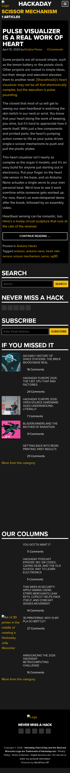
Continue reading (41, 237)
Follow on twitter (10, 307)
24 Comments (35, 391)
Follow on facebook (4, 307)
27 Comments (35, 628)
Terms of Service (20, 755)
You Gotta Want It (37, 544)
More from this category (18, 463)
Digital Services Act (41, 755)
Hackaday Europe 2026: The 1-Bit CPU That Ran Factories (40, 381)
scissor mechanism (26, 256)
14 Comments (35, 610)
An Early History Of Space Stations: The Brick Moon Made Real (42, 359)
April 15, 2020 (11, 49)
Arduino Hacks (27, 246)
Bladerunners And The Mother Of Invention (40, 425)
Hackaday (35, 4)
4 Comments (54, 49)
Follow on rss (22, 307)
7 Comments (34, 416)
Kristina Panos (33, 49)
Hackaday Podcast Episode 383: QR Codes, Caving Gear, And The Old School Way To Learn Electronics (42, 565)
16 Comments (35, 672)
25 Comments (35, 456)
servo (45, 256)
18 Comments (35, 369)
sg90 (54, 256)
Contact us (28, 307)
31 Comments (35, 434)
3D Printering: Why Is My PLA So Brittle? (41, 619)
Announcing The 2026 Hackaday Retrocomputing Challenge (39, 660)
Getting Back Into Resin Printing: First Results (40, 447)
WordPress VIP (41, 762)
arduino (19, 251)
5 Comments (34, 579)
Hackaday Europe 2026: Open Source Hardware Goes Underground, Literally (40, 404)
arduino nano (35, 251)
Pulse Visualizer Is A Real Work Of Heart (33, 37)
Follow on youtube (16, 307)
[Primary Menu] (65, 4)
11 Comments (34, 551)
